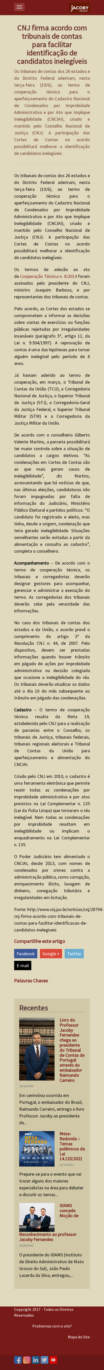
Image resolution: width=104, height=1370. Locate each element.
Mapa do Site (79, 1336)
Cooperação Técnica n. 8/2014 (48, 276)
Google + (51, 954)
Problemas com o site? (52, 1326)
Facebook (26, 954)
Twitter (74, 954)
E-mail (23, 965)
